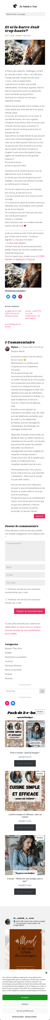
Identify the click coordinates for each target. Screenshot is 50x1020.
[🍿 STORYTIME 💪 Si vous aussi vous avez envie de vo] (25, 949)
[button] (46, 972)
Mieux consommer (13, 669)
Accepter (25, 997)
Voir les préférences (25, 1011)
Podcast (8, 674)
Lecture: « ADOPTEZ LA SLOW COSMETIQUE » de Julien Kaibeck (33, 314)
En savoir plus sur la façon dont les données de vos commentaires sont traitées (23, 630)
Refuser (25, 1004)
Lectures (9, 661)
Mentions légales (18, 1017)
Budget (8, 652)
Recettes (9, 678)
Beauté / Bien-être (23, 35)
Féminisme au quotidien (16, 657)
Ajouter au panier (25, 763)
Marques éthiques (13, 665)
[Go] (42, 691)
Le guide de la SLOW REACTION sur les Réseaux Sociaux (13, 313)
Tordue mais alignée (15, 243)
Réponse (39, 516)
